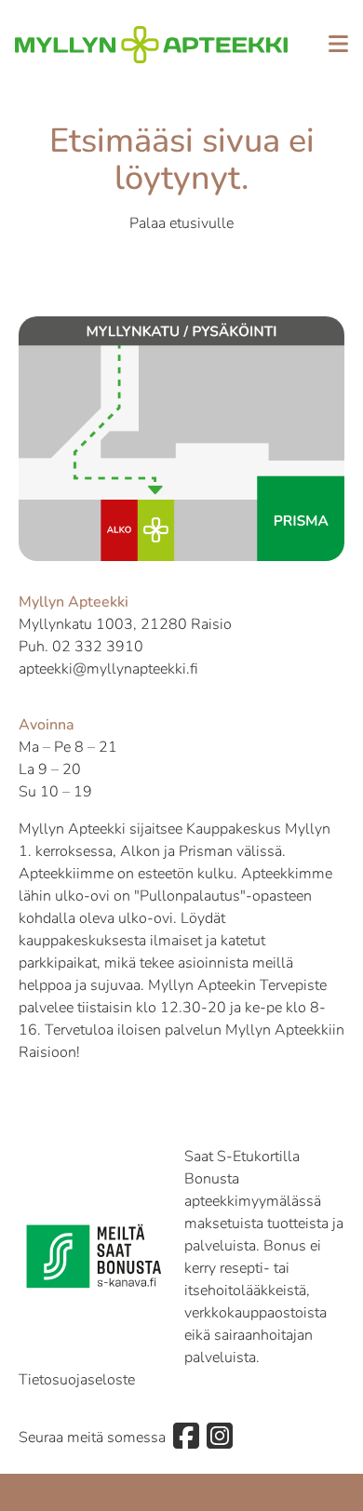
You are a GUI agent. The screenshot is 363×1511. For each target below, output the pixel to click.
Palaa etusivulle (181, 223)
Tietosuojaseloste (77, 1380)
